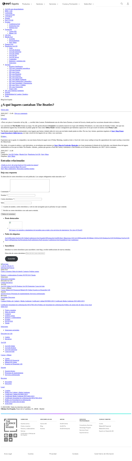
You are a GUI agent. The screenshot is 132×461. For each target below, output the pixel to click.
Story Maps (13, 42)
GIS (45, 238)
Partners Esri (9, 44)
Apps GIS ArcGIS (73, 238)
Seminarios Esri (14, 26)
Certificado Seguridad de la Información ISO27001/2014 (19, 305)
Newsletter (4, 297)
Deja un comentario (21, 113)
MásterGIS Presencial (13, 290)
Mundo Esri (9, 37)
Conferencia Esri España (36, 238)
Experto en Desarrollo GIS (41, 290)
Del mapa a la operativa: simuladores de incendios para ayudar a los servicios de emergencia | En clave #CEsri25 (45, 230)
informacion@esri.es (7, 268)
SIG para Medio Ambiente (17, 79)
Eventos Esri (14, 238)
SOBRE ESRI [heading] (24, 419)
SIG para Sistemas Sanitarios (14, 90)
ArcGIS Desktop (14, 50)
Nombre (4, 195)
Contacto (26, 271)
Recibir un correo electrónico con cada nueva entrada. (20, 210)
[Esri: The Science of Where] (10, 425)
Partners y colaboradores (9, 275)
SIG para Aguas (14, 72)
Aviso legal (88, 305)
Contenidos (12, 59)
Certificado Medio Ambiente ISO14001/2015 (70, 301)
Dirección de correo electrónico (15, 253)
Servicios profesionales (37, 294)
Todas (7, 96)
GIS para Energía (14, 70)
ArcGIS (7, 238)
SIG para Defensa (15, 76)
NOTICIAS (27, 275)
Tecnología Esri (25, 240)
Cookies (4, 301)
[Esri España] (10, 4)
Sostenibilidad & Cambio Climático (16, 94)
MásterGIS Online (26, 290)
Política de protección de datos (74, 305)
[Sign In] (128, 3)
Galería (3, 282)
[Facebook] (6, 435)
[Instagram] (6, 440)
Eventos (7, 22)
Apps (11, 48)
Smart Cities (13, 89)
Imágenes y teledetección (17, 61)
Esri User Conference (71, 240)
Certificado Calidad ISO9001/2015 (43, 301)
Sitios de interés (17, 271)
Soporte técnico (6, 294)
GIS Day (8, 35)
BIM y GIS (8, 11)
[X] (10, 435)
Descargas (11, 297)
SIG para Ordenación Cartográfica (20, 81)
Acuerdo (12, 39)
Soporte (7, 92)
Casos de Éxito (10, 15)
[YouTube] (10, 440)
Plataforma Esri (15, 240)
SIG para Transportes (16, 87)
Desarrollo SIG (84, 238)
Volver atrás (5, 110)
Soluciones (12, 63)
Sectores (7, 65)
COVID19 (8, 16)
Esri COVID (9, 20)
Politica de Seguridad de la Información (51, 305)
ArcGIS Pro (13, 55)
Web (2, 203)
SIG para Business (15, 74)
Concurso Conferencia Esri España (53, 240)
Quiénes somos (34, 271)
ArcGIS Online (14, 53)
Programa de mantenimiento (20, 294)
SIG (58, 238)
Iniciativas (9, 282)
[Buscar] (122, 4)
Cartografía (8, 13)
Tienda (33, 275)
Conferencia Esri (14, 24)
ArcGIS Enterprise (15, 52)
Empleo (7, 18)
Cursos (3, 290)
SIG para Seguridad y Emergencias (20, 83)
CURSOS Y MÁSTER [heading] (104, 419)
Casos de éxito (40, 286)
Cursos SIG (13, 31)
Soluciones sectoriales (8, 279)
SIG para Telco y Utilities (17, 85)
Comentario (5, 191)
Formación (8, 29)
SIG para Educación (15, 77)
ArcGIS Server (14, 57)
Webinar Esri (13, 27)
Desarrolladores (14, 40)
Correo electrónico (7, 199)
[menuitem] (29, 423)
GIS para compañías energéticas (19, 68)
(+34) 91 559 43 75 (7, 266)
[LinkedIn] (15, 435)
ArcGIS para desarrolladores (14, 9)
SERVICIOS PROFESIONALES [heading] (84, 420)
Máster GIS (13, 33)
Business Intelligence (16, 66)
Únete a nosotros (6, 271)
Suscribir (11, 259)
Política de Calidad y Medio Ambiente (19, 301)
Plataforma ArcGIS (11, 46)
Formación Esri (52, 238)
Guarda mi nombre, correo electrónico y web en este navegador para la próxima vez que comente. (35, 207)
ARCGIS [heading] (62, 419)
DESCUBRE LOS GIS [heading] (46, 419)
